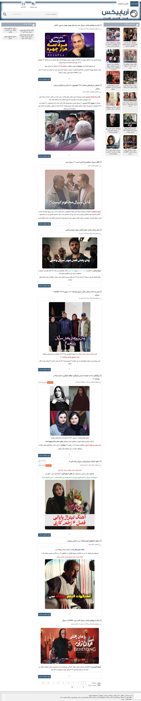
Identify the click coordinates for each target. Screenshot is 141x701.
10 (83, 687)
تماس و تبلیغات (123, 4)
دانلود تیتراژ (92, 465)
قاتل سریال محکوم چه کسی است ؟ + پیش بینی (82, 162)
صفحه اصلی (134, 4)
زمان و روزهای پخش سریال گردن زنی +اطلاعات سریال (80, 620)
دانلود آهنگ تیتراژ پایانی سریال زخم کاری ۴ (84, 461)
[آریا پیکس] (120, 14)
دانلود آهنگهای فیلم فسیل (10, 37)
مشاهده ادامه (43, 79)
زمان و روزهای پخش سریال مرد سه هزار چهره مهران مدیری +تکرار (76, 25)
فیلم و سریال (86, 92)
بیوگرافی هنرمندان (80, 382)
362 (72, 687)
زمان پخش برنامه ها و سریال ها (87, 29)
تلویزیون (92, 92)
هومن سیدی (82, 271)
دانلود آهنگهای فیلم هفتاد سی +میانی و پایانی (83, 541)
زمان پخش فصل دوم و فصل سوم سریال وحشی (82, 230)
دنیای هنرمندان (84, 465)
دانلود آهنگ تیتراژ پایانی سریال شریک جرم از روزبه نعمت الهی (26, 36)
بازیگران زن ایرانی (90, 382)
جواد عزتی (71, 271)
